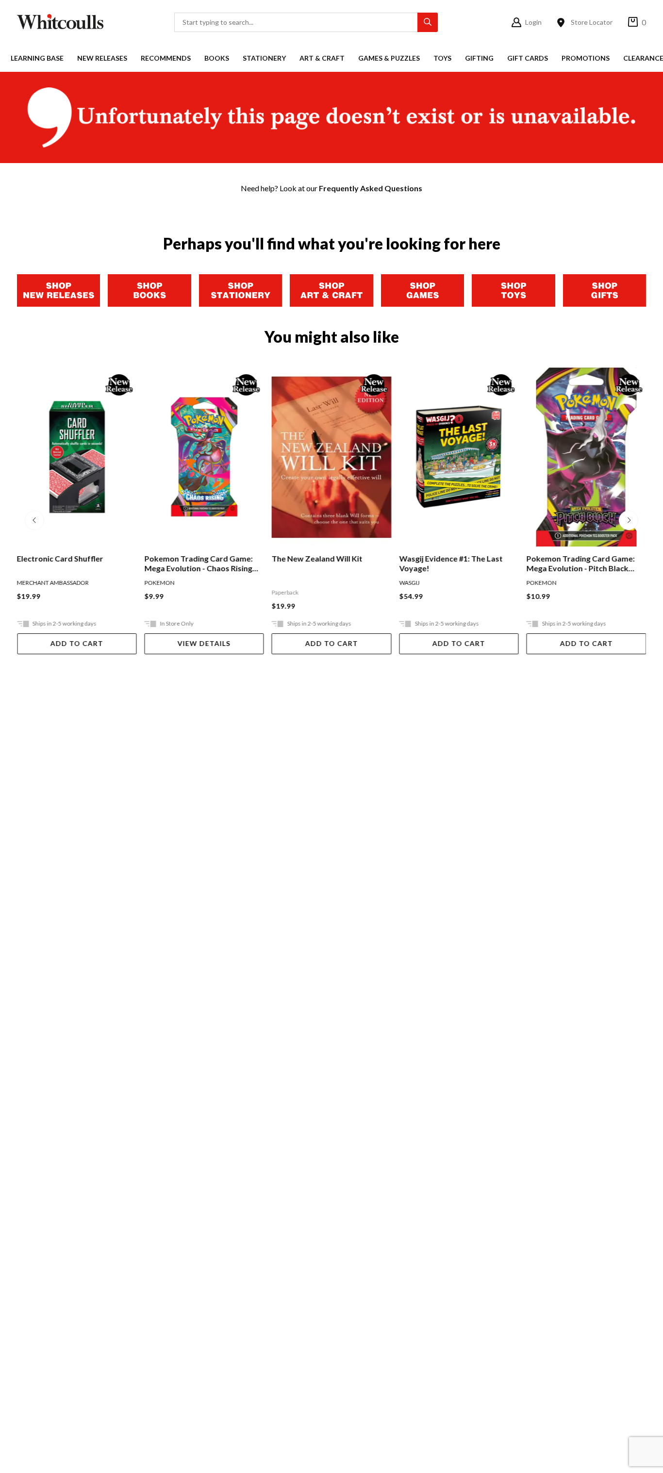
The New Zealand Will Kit (317, 558)
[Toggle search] (427, 22)
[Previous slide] (34, 520)
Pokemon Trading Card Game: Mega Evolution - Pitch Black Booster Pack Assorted (581, 563)
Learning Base (37, 58)
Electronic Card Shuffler (60, 558)
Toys (442, 58)
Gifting (479, 58)
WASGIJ (409, 582)
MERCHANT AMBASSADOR (53, 582)
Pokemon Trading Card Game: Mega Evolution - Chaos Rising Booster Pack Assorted (198, 563)
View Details (204, 643)
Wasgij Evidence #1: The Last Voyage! (450, 563)
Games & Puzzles (389, 58)
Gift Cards (527, 58)
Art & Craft (322, 58)
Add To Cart (76, 643)
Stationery (264, 58)
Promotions (586, 58)
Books (216, 58)
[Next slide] (628, 520)
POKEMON (159, 582)
